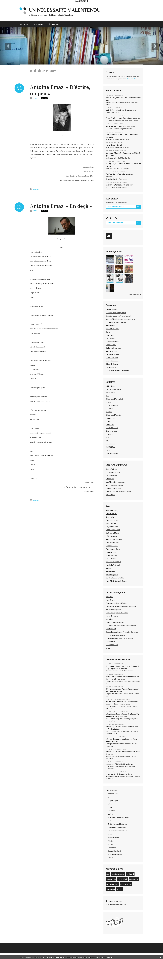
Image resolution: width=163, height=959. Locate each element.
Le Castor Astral (112, 405)
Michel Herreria (111, 514)
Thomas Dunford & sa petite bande (118, 491)
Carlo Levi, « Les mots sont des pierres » (123, 118)
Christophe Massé (112, 533)
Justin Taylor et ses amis (114, 485)
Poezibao (109, 597)
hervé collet (122, 879)
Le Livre (109, 648)
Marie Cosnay (111, 345)
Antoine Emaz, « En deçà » (61, 206)
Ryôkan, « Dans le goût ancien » (119, 185)
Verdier (108, 402)
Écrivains (111, 811)
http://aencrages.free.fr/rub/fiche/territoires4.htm (76, 180)
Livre (110, 834)
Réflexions (112, 848)
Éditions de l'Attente (113, 415)
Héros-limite (110, 393)
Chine (110, 807)
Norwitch (109, 619)
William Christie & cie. (114, 488)
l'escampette (111, 879)
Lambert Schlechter (113, 361)
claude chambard (118, 874)
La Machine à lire (112, 645)
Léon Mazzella (112, 714)
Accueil (24, 25)
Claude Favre (110, 338)
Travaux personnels (115, 854)
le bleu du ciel (110, 386)
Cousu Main (110, 425)
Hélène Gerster (111, 536)
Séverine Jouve (112, 689)
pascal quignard (112, 884)
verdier (119, 889)
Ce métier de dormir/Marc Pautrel (118, 316)
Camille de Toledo (112, 354)
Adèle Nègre (110, 571)
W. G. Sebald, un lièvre (124, 764)
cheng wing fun (126, 884)
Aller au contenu (7, 4)
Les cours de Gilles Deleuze (116, 322)
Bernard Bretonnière (114, 701)
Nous (108, 437)
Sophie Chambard (114, 851)
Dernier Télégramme (113, 389)
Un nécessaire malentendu (64, 10)
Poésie (110, 844)
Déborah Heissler (112, 364)
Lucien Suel (110, 335)
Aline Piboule (110, 495)
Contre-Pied (110, 418)
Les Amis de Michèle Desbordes (117, 370)
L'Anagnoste (110, 641)
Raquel (108, 568)
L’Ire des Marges (112, 453)
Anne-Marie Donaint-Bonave (116, 581)
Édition (110, 814)
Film (109, 821)
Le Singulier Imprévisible (117, 827)
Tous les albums (135, 294)
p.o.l (107, 874)
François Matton (112, 520)
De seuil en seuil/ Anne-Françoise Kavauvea (122, 632)
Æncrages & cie (111, 431)
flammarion (110, 889)
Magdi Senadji (111, 523)
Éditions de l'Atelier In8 (114, 399)
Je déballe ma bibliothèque (117, 824)
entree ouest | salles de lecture (117, 613)
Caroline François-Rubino (115, 578)
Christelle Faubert (112, 543)
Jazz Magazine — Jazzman (115, 482)
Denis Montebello (112, 341)
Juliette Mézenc (111, 351)
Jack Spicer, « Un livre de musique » (121, 110)
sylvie (108, 774)
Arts (109, 797)
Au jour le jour (113, 800)
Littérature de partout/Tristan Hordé (119, 638)
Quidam (108, 421)
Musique (111, 841)
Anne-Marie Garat (112, 329)
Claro (108, 332)
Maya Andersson (112, 527)
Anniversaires (113, 794)
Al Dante (109, 412)
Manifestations (113, 838)
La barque (109, 434)
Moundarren (110, 444)
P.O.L (107, 396)
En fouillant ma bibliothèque (118, 817)
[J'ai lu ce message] (161, 957)
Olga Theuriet (111, 558)
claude (108, 764)
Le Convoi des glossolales (115, 635)
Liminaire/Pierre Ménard (115, 622)
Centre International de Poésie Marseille (121, 606)
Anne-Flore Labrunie (113, 562)
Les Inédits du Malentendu (117, 831)
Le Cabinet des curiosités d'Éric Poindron (121, 626)
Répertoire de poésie (113, 610)
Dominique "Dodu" (113, 666)
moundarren (133, 879)
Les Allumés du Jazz (113, 472)
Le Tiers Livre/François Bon (116, 313)
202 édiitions (110, 447)
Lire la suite (131, 79)
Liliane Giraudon (112, 358)
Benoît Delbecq (111, 469)
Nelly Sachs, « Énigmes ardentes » (120, 126)
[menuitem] (25, 24)
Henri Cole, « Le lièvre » (116, 145)
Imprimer (36, 189)
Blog (110, 804)
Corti (108, 450)
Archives (38, 25)
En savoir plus (109, 957)
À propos (54, 25)
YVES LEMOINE (112, 676)
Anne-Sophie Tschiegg (114, 539)
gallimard (130, 874)
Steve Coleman (111, 476)
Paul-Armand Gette (113, 549)
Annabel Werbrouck (113, 565)
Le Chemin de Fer (112, 428)
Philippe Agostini (112, 575)
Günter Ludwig (111, 552)
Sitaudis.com (110, 600)
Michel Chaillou (111, 310)
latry (108, 739)
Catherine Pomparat (113, 348)
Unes (107, 441)
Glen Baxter (110, 517)
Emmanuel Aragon (112, 555)
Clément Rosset (111, 367)
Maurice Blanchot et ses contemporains (120, 319)
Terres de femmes (112, 616)
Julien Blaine (110, 326)
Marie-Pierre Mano (113, 530)
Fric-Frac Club (111, 629)
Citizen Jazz (110, 479)
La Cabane (109, 408)
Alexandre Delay (112, 510)
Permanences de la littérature (116, 603)
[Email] (109, 236)
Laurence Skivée (112, 546)
